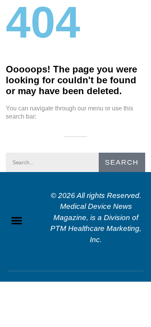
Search (122, 162)
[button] (16, 220)
